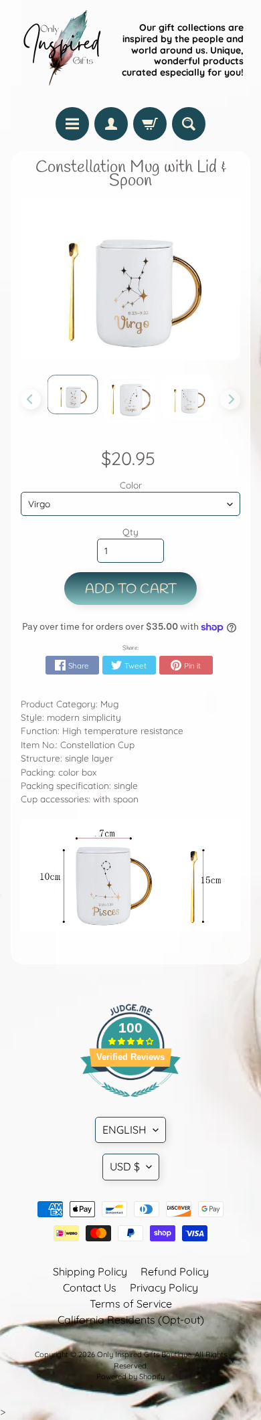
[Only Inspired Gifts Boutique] (61, 50)
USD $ (125, 1166)
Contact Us (89, 1287)
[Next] (230, 399)
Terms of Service (131, 1303)
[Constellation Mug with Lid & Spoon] (73, 394)
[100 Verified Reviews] (130, 1103)
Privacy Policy (164, 1287)
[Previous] (31, 399)
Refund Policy (175, 1271)
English (124, 1129)
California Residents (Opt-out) (131, 1319)
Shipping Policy (90, 1271)
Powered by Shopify (130, 1376)
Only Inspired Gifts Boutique (144, 1354)
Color (131, 485)
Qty (130, 531)
